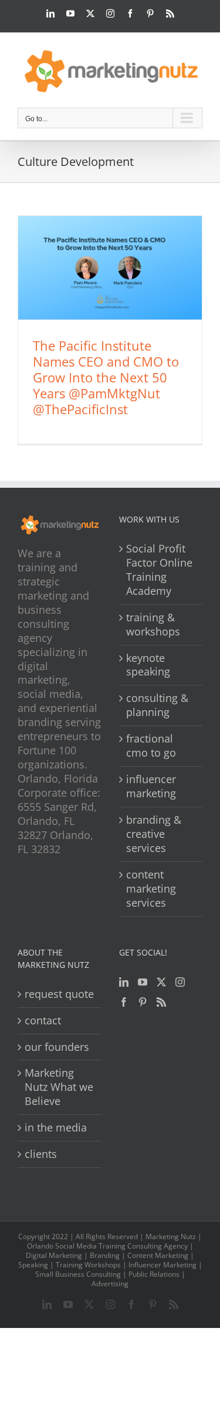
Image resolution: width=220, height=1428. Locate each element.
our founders (57, 1047)
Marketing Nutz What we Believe (59, 1087)
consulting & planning (157, 705)
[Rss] (161, 1002)
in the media (56, 1127)
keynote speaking (148, 665)
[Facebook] (123, 1002)
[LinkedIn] (123, 982)
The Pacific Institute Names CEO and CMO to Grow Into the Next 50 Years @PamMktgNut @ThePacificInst (106, 377)
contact (43, 1020)
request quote (59, 994)
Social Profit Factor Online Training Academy (159, 570)
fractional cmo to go (151, 746)
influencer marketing (151, 786)
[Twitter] (161, 982)
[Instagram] (180, 982)
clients (41, 1154)
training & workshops (153, 624)
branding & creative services (153, 834)
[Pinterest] (142, 1002)
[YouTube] (142, 982)
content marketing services (151, 889)
